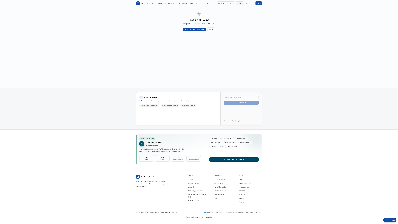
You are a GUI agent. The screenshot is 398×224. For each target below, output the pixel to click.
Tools (191, 3)
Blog (197, 3)
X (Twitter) (258, 212)
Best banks (214, 138)
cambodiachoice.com (152, 145)
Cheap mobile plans (217, 146)
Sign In (259, 3)
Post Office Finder (194, 201)
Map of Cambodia (220, 187)
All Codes (171, 3)
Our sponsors (244, 187)
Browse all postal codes (195, 29)
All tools (190, 179)
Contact (205, 3)
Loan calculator (230, 142)
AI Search (191, 187)
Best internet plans (234, 146)
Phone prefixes (244, 142)
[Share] (246, 3)
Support (242, 191)
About (241, 179)
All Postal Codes (219, 179)
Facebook (249, 212)
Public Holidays (219, 194)
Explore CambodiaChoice (232, 159)
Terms (241, 202)
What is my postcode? (195, 191)
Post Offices (182, 3)
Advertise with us (245, 183)
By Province (161, 3)
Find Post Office (219, 183)
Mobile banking (215, 142)
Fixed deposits (240, 138)
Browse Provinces (220, 191)
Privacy (242, 198)
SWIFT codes (227, 138)
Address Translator (194, 183)
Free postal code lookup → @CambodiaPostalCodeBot (225, 212)
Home (211, 29)
